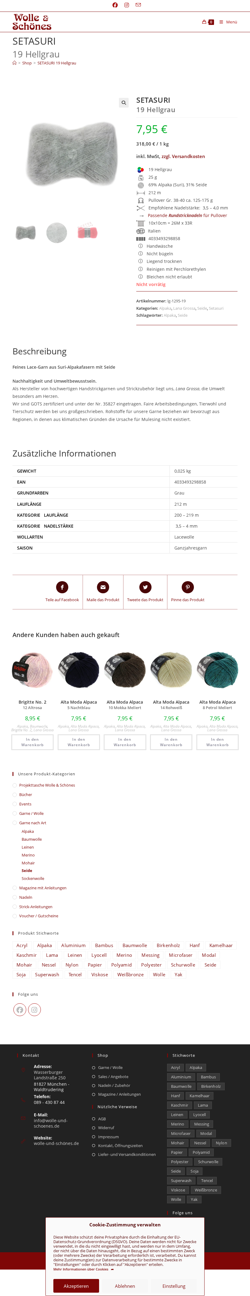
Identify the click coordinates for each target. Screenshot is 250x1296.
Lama (52, 955)
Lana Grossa (184, 308)
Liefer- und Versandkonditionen (127, 1154)
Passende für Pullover (187, 215)
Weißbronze (130, 974)
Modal (209, 955)
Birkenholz (168, 945)
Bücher (25, 794)
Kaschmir (26, 955)
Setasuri (216, 308)
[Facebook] (19, 1009)
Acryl (22, 945)
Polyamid (121, 965)
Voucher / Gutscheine (38, 916)
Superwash (47, 974)
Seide (202, 308)
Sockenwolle (33, 878)
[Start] (14, 63)
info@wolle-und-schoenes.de (51, 1123)
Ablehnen (125, 1286)
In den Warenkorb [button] (32, 742)
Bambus (104, 945)
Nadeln (25, 897)
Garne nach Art (32, 823)
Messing (150, 955)
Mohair (28, 863)
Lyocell (99, 955)
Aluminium (73, 945)
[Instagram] (34, 1009)
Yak (178, 974)
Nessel (49, 965)
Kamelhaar (221, 945)
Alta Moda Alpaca (85, 726)
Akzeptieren (76, 1286)
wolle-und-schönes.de (56, 1143)
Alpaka (165, 308)
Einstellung (173, 1286)
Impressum (108, 1136)
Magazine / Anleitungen (119, 1094)
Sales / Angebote (113, 1076)
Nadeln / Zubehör (114, 1085)
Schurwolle (183, 965)
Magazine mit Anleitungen (42, 888)
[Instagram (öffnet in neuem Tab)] (126, 5)
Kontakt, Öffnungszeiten (120, 1145)
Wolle (159, 974)
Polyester (151, 965)
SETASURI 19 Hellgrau (57, 63)
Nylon (72, 965)
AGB (102, 1119)
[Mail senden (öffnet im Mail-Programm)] (136, 5)
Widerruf (106, 1127)
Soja (21, 974)
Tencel (75, 974)
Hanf (195, 945)
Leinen (28, 847)
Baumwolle (38, 726)
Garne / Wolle (31, 813)
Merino (28, 855)
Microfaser (180, 955)
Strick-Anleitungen (35, 906)
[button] (124, 103)
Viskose (99, 974)
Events (25, 804)
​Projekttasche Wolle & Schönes (47, 785)
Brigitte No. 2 (21, 729)
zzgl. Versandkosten (183, 156)
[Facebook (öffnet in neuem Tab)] (115, 5)
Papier (95, 965)
